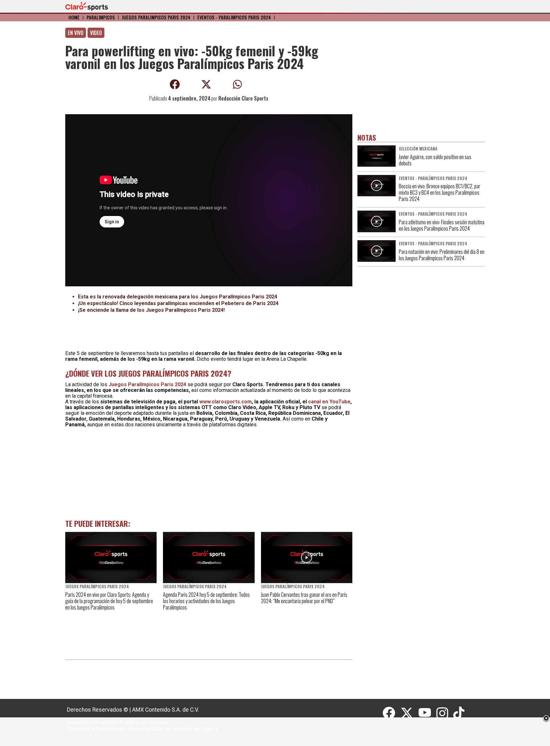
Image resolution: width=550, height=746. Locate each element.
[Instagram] (444, 713)
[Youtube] (427, 713)
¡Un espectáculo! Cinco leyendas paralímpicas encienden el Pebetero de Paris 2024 (178, 303)
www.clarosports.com (225, 402)
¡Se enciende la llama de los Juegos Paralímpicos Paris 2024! (151, 310)
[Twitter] (409, 713)
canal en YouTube (329, 402)
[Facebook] (391, 713)
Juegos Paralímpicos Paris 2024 (156, 17)
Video (96, 33)
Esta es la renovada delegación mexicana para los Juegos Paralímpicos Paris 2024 (177, 297)
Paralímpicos (101, 17)
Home (74, 17)
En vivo (75, 33)
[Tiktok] (459, 713)
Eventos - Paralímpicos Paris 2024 (234, 17)
